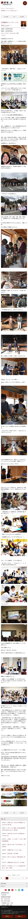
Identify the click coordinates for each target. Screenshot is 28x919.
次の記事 (22, 16)
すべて (3, 35)
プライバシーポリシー (15, 911)
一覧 (14, 16)
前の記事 (6, 16)
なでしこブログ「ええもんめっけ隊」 (10, 33)
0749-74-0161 (7, 899)
